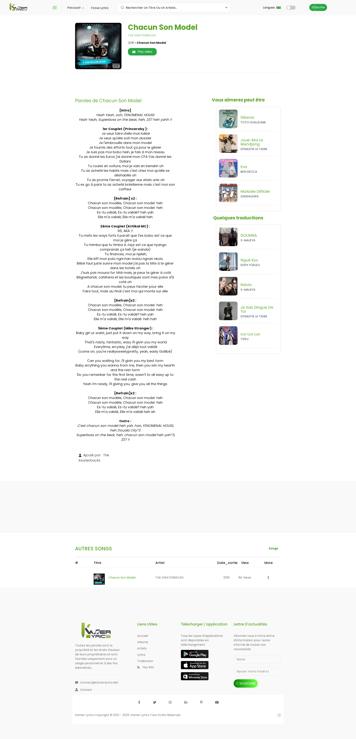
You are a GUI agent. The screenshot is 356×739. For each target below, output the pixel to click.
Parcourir (74, 8)
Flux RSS (148, 667)
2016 (226, 577)
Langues (269, 7)
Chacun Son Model (122, 577)
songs (273, 548)
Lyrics (141, 655)
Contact (86, 690)
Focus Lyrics (99, 8)
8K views (244, 577)
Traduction (145, 661)
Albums (142, 642)
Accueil (142, 636)
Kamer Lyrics (140, 715)
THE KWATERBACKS (142, 35)
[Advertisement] (178, 83)
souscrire (248, 683)
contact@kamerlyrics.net (99, 682)
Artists (142, 648)
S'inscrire (318, 7)
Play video (144, 52)
